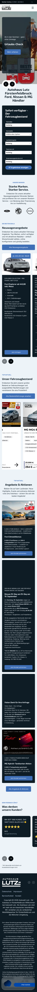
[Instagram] (33, 882)
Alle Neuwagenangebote (18, 247)
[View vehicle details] (33, 464)
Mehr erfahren (12, 66)
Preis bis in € (10, 149)
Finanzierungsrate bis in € (14, 158)
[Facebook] (29, 882)
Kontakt (18, 896)
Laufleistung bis (11, 140)
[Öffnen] (32, 7)
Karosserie (9, 131)
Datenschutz (7, 891)
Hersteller (9, 122)
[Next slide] (10, 361)
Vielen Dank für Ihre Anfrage (13, 675)
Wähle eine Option (13, 134)
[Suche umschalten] (32, 2)
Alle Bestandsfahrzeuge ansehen (18, 396)
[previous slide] (5, 84)
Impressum (17, 891)
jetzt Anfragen (16, 352)
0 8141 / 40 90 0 (17, 2)
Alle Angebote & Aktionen (18, 789)
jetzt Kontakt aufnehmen (18, 553)
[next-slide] (12, 84)
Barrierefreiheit (7, 896)
